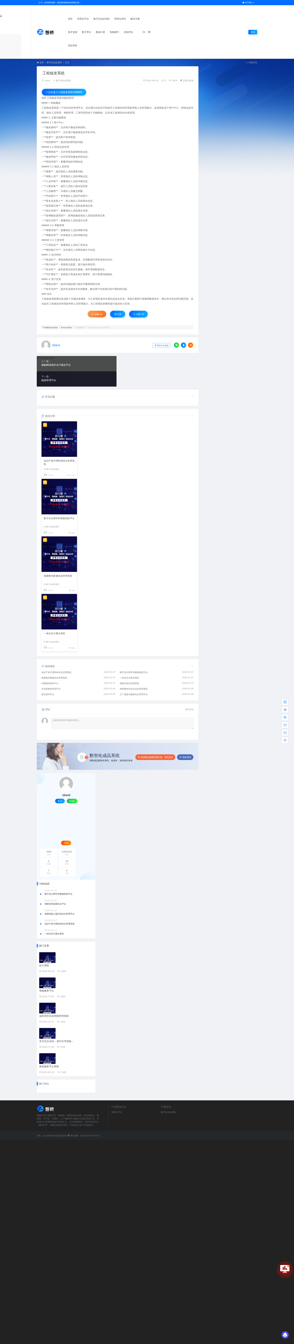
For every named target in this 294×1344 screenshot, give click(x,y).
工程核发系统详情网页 (65, 92)
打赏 (119, 314)
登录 (253, 32)
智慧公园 (163, 33)
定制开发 (128, 32)
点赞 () (140, 314)
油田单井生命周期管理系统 (54, 1015)
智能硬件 (114, 32)
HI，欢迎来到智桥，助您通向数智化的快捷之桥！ (60, 2)
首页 (70, 18)
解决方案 (135, 18)
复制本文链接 (163, 345)
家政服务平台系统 (49, 1066)
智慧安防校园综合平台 (55, 903)
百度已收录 (188, 80)
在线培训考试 (201, 28)
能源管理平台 (48, 380)
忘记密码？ (165, 1190)
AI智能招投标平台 (49, 683)
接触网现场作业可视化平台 (56, 364)
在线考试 (163, 28)
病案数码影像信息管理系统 (58, 575)
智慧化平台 (83, 18)
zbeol (47, 80)
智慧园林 (187, 28)
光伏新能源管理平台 (51, 688)
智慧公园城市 (229, 28)
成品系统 (72, 45)
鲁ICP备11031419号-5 (90, 1135)
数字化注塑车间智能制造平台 (59, 518)
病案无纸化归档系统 (129, 683)
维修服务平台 (46, 990)
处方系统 (44, 965)
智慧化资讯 (120, 18)
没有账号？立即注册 (133, 1190)
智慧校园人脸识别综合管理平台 (60, 913)
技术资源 (72, 32)
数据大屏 (100, 32)
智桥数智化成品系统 (51, 327)
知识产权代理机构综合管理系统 (59, 462)
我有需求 (187, 757)
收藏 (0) (98, 314)
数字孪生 (86, 32)
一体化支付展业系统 (54, 633)
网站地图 (74, 1135)
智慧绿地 (215, 28)
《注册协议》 (147, 1262)
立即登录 (147, 1179)
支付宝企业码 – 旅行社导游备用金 (56, 1041)
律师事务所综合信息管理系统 (134, 688)
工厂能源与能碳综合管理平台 (134, 694)
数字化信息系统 (102, 18)
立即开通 (147, 1318)
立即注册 (147, 1269)
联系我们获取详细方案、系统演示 (157, 757)
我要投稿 (252, 62)
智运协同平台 (47, 694)
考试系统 (175, 28)
